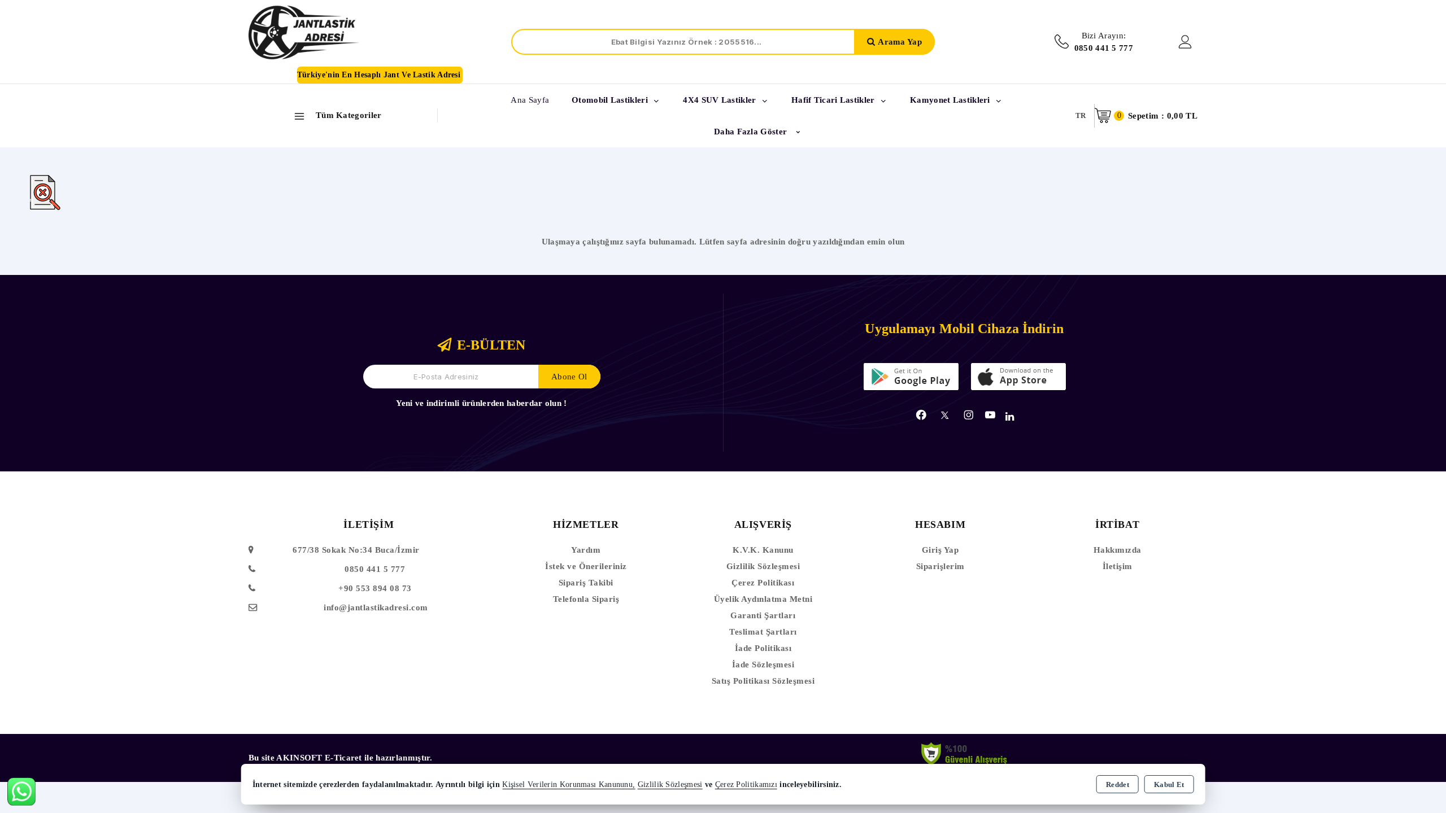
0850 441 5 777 (375, 569)
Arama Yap (900, 41)
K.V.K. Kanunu (763, 549)
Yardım (585, 549)
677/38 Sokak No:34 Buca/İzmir (356, 549)
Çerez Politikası (762, 582)
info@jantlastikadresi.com (376, 607)
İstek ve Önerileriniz (586, 566)
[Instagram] (968, 415)
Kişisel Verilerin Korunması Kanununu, (568, 784)
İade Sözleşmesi (763, 664)
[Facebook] (921, 415)
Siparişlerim (940, 566)
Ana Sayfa (530, 99)
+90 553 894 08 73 (375, 588)
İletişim (1118, 566)
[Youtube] (990, 415)
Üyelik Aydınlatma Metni (763, 599)
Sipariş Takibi (586, 582)
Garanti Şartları (762, 615)
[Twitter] (944, 415)
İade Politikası (763, 648)
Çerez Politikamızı (746, 784)
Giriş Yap (940, 549)
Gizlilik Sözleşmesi (763, 566)
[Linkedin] (1009, 417)
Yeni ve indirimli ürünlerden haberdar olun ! (481, 403)
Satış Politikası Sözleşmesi (763, 680)
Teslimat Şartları (763, 631)
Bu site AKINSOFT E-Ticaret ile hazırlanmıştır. (341, 757)
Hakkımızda (1118, 549)
